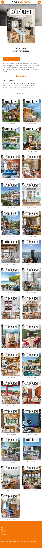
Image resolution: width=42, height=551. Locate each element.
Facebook (4, 532)
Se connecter (11, 59)
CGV (2, 530)
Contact (3, 527)
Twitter (3, 534)
